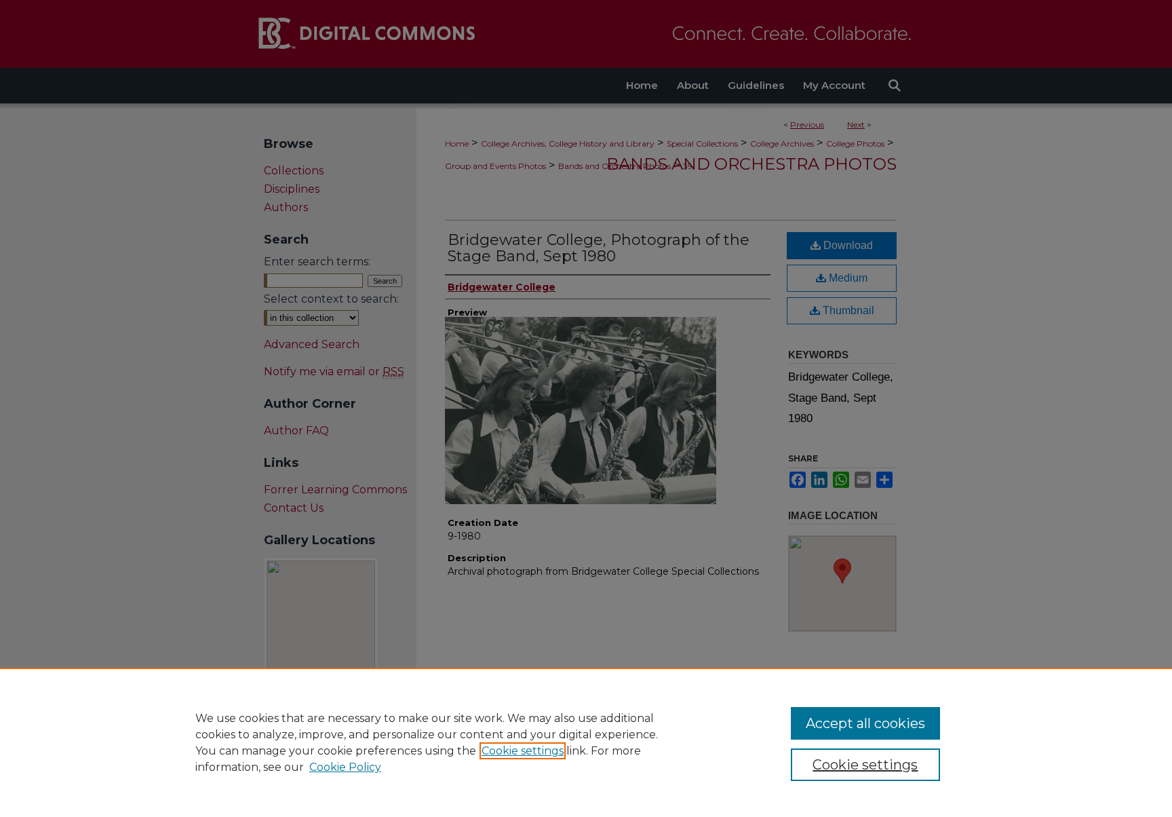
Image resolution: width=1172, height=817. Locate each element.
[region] (586, 742)
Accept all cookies (865, 723)
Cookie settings (523, 750)
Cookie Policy (345, 767)
